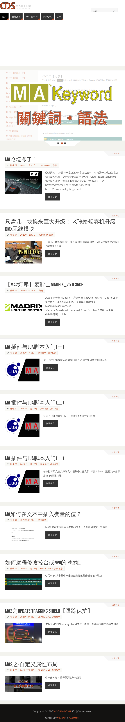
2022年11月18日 (28, 408)
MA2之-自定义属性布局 (31, 664)
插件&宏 (52, 352)
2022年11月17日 (28, 464)
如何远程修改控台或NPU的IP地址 (43, 562)
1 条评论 (115, 153)
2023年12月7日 (28, 234)
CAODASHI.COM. (61, 711)
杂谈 (55, 165)
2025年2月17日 (28, 165)
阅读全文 (52, 196)
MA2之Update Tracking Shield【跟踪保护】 (49, 611)
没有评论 (115, 215)
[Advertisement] (62, 44)
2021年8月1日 (27, 616)
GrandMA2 (45, 165)
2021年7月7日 (27, 670)
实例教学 (43, 234)
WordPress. (74, 718)
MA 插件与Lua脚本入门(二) (34, 403)
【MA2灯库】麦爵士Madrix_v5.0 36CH (44, 284)
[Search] (113, 11)
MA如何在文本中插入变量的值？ (43, 514)
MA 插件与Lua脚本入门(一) (34, 458)
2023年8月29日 (28, 290)
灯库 (41, 290)
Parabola (61, 718)
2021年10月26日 (28, 568)
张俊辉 (13, 165)
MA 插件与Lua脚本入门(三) (34, 347)
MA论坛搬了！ (21, 159)
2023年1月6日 (27, 352)
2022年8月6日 (27, 519)
